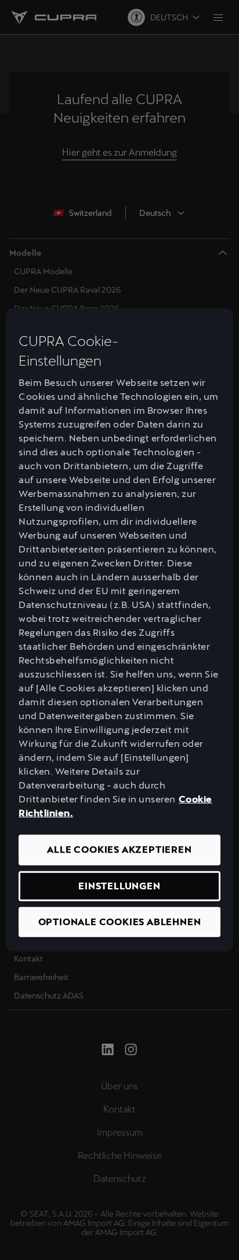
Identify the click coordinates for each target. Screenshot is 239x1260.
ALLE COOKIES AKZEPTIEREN (119, 849)
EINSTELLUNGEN (119, 885)
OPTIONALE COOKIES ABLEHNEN (119, 921)
